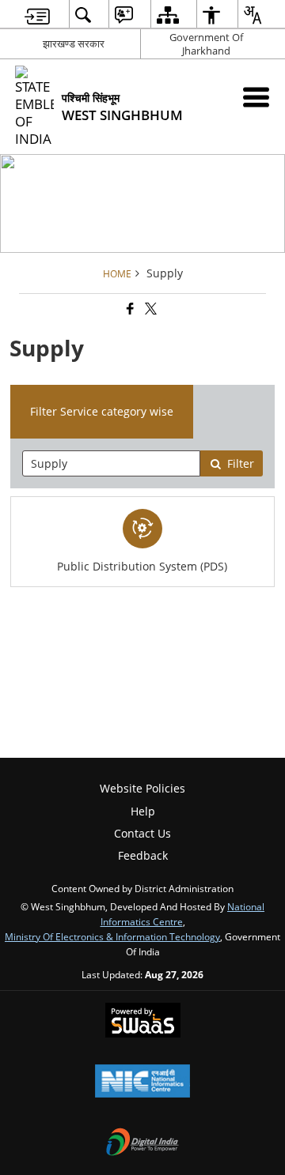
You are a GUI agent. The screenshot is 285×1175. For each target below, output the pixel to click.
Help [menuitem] (143, 811)
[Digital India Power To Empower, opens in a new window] (142, 1143)
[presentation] (111, 463)
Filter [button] (240, 463)
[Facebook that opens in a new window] (129, 309)
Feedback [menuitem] (143, 855)
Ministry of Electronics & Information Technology (112, 936)
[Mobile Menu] (256, 97)
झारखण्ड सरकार (73, 43)
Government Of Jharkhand (206, 44)
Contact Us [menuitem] (142, 833)
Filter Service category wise (101, 411)
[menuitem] (37, 14)
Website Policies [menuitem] (142, 788)
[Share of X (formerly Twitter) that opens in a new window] (149, 309)
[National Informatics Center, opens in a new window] (142, 1083)
